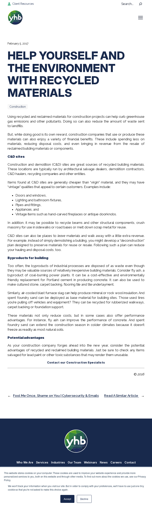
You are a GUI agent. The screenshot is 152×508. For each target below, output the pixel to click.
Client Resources (23, 3)
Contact (130, 462)
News (104, 462)
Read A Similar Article (121, 396)
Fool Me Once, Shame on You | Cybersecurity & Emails (56, 396)
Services (42, 462)
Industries (58, 462)
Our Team (74, 462)
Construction (18, 106)
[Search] (140, 4)
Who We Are (24, 462)
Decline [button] (84, 498)
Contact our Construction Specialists (76, 362)
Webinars (90, 462)
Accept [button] (67, 498)
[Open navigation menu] (140, 18)
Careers (116, 462)
